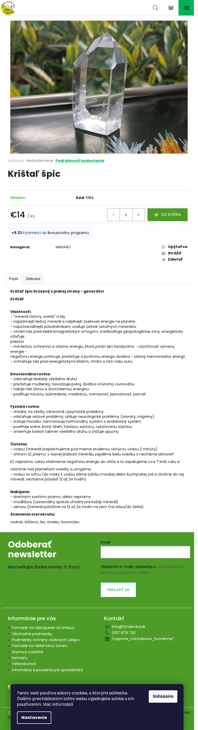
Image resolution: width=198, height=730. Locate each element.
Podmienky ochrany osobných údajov (46, 639)
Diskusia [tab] (33, 278)
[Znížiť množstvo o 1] (114, 215)
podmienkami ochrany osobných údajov (142, 569)
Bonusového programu (68, 232)
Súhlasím (163, 696)
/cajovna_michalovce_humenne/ (143, 638)
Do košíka (171, 214)
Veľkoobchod (24, 663)
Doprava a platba (27, 651)
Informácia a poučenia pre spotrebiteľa (47, 670)
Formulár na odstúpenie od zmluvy (43, 627)
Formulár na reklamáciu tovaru (40, 645)
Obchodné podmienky (32, 633)
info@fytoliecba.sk (128, 626)
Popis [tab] (13, 278)
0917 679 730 (124, 632)
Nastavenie (34, 717)
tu (76, 704)
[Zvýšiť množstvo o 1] (138, 215)
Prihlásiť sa (118, 589)
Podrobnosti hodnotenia (79, 160)
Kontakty (20, 657)
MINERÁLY (63, 247)
